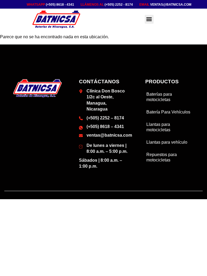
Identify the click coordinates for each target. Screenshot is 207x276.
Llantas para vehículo (166, 142)
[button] (149, 19)
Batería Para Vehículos (168, 112)
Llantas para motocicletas (158, 127)
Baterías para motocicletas (159, 97)
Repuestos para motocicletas (161, 157)
